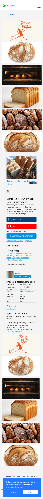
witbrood (22, 260)
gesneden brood (19, 255)
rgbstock (11, 6)
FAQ (9, 331)
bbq (7, 253)
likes (10, 184)
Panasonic (23, 289)
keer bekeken (16, 181)
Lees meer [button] (19, 487)
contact (18, 476)
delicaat (9, 255)
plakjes (20, 258)
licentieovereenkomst (30, 476)
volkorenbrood (12, 260)
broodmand (20, 253)
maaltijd (29, 255)
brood (12, 253)
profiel (18, 277)
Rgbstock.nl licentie (16, 313)
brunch (28, 253)
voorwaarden (16, 331)
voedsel (26, 258)
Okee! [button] (30, 492)
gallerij (26, 277)
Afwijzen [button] (14, 492)
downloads (31, 181)
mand (8, 258)
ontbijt (14, 258)
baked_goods (11, 309)
